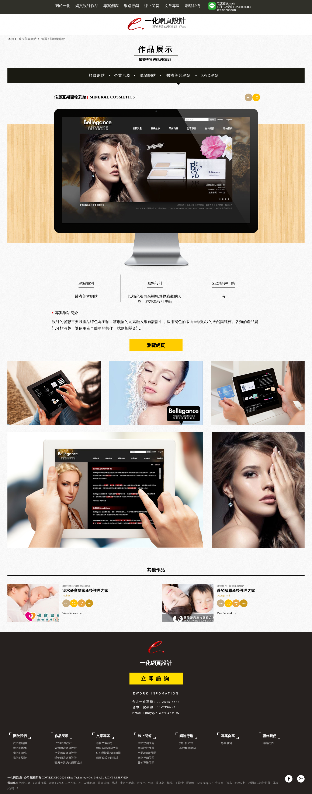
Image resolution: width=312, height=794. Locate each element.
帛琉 (150, 782)
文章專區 (172, 6)
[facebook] (288, 779)
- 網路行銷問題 (145, 757)
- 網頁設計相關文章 (106, 748)
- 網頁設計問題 (145, 748)
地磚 (114, 782)
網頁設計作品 (86, 6)
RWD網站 (210, 75)
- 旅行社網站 (185, 743)
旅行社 (141, 782)
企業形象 (122, 75)
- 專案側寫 (225, 743)
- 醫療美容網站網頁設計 (67, 762)
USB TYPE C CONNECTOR (65, 782)
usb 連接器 (39, 782)
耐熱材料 (240, 782)
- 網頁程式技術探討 (106, 757)
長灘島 (160, 782)
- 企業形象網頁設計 (65, 752)
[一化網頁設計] (135, 29)
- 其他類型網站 (187, 748)
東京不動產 (127, 782)
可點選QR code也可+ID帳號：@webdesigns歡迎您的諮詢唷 (234, 6)
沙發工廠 (24, 782)
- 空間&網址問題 (146, 752)
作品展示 (61, 736)
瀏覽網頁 (156, 345)
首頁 (11, 39)
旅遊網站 (97, 75)
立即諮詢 (156, 678)
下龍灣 (179, 782)
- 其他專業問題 (145, 762)
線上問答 (151, 6)
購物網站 (148, 75)
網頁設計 (172, 20)
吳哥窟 (219, 782)
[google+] (301, 779)
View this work (70, 613)
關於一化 (62, 6)
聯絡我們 (192, 6)
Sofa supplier (204, 782)
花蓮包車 (89, 782)
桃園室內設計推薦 (259, 782)
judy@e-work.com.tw (162, 712)
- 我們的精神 (19, 743)
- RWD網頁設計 (62, 743)
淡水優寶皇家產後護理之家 (85, 590)
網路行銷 (131, 6)
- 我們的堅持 (19, 757)
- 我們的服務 (19, 752)
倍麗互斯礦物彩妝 (53, 39)
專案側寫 (111, 6)
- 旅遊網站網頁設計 (65, 748)
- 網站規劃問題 (145, 743)
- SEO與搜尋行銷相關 (108, 752)
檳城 (170, 782)
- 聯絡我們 (267, 743)
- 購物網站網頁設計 (65, 757)
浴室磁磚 (103, 782)
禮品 (229, 782)
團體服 (190, 782)
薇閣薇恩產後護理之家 (236, 590)
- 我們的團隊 (19, 748)
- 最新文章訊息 (104, 743)
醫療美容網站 (28, 39)
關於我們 (20, 736)
